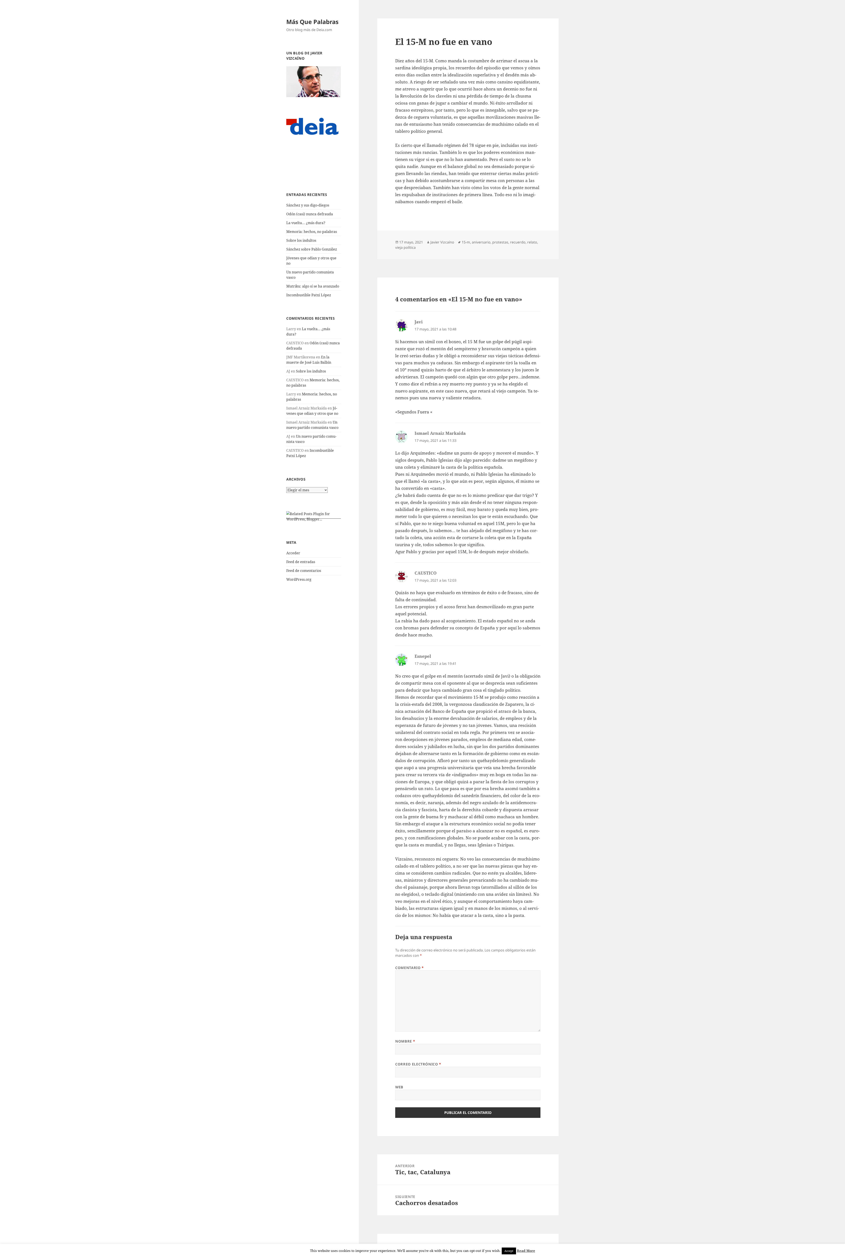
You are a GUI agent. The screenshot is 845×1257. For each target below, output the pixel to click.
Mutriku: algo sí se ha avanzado (312, 286)
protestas (500, 242)
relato (532, 242)
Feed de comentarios (303, 570)
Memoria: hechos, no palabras (311, 231)
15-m (466, 242)
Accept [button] (508, 1251)
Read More (526, 1250)
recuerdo (517, 242)
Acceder (293, 553)
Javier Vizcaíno (442, 242)
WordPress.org (298, 579)
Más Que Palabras (312, 22)
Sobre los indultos (301, 240)
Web (399, 1087)
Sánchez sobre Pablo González (311, 249)
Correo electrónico (418, 1064)
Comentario (409, 967)
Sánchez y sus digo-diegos (307, 205)
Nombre (405, 1041)
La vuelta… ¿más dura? (305, 222)
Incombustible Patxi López (308, 295)
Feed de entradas (300, 561)
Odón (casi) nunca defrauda (309, 214)
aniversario (481, 242)
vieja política (405, 247)
